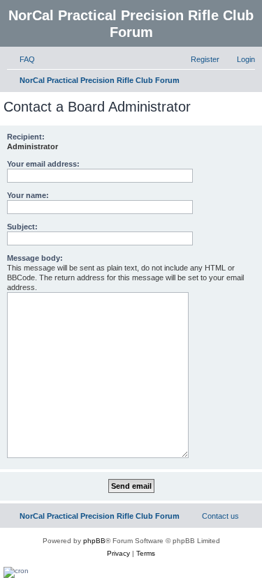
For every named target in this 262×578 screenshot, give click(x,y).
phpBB (94, 541)
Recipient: (26, 136)
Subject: (22, 226)
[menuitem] (21, 59)
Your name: (28, 195)
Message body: (35, 258)
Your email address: (43, 164)
